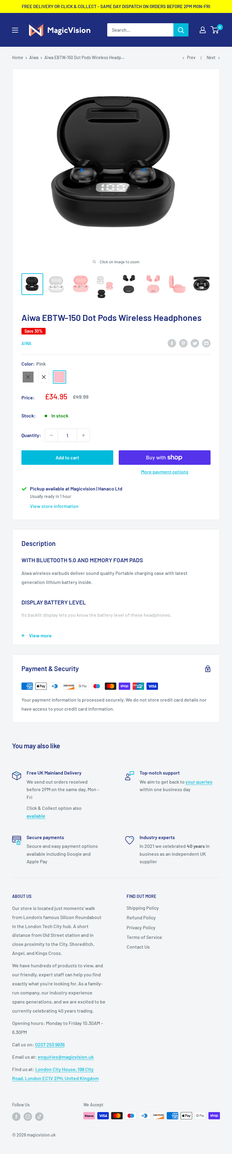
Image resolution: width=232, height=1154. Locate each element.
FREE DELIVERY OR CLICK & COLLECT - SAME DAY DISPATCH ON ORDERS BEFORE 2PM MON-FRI (116, 6)
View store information (54, 506)
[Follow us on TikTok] (39, 1116)
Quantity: (31, 435)
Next (211, 57)
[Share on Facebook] (172, 343)
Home (17, 57)
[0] (215, 29)
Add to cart (67, 457)
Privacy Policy (141, 927)
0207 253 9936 (50, 1044)
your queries (198, 782)
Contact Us (138, 947)
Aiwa (33, 57)
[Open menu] (15, 30)
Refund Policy (141, 917)
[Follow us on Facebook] (16, 1116)
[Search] (180, 29)
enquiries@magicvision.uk (66, 1057)
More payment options (164, 471)
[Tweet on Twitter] (195, 343)
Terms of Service (144, 937)
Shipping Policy (143, 908)
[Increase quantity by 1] (83, 435)
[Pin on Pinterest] (183, 343)
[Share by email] (206, 343)
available (36, 816)
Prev (191, 57)
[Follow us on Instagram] (28, 1116)
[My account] (203, 30)
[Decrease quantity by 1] (51, 435)
